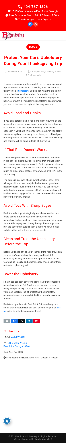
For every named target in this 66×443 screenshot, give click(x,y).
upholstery (23, 90)
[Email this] (7, 321)
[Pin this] (36, 321)
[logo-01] (13, 36)
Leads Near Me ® (43, 439)
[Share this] (14, 321)
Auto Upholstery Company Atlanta (45, 71)
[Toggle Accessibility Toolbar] (7, 420)
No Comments (34, 75)
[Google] (35, 24)
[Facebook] (30, 24)
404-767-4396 (18, 337)
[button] (62, 35)
